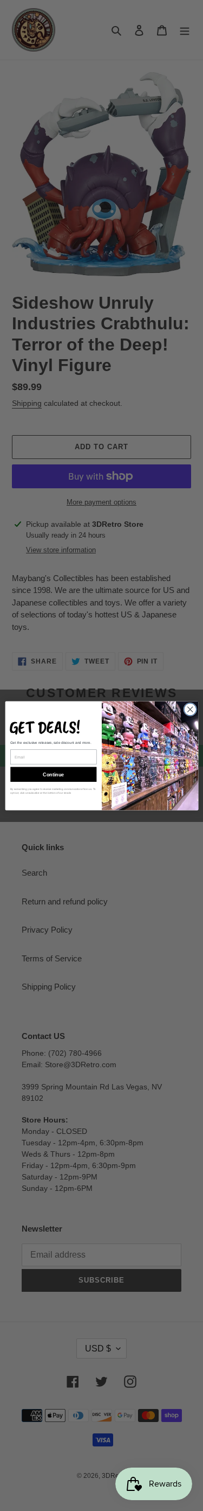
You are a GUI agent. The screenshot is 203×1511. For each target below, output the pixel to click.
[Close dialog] (190, 709)
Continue (53, 774)
